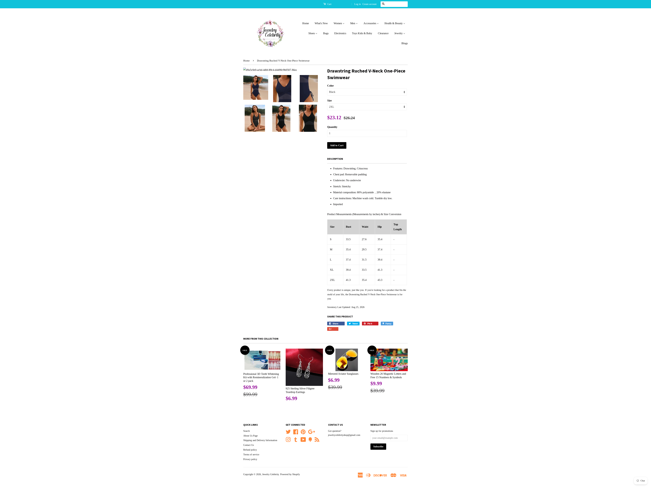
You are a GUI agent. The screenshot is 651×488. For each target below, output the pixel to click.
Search (246, 431)
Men (353, 23)
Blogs (404, 43)
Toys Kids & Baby (362, 33)
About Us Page (250, 435)
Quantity (332, 127)
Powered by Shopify (290, 474)
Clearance (383, 33)
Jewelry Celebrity (270, 474)
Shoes (311, 33)
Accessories (370, 23)
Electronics (340, 33)
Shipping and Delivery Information (260, 440)
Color (330, 85)
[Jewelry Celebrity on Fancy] (310, 439)
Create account (369, 4)
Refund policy (250, 450)
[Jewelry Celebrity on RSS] (316, 439)
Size (329, 100)
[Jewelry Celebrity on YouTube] (303, 439)
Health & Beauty (393, 23)
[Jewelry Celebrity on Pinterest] (303, 431)
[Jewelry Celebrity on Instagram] (288, 439)
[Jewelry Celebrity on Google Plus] (311, 431)
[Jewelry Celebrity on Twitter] (288, 431)
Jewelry (398, 33)
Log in (357, 4)
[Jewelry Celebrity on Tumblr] (295, 439)
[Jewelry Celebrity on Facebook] (295, 431)
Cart (329, 4)
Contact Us (248, 445)
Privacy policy (250, 459)
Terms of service (251, 454)
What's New (321, 23)
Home (305, 23)
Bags (326, 33)
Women (338, 23)
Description (335, 158)
